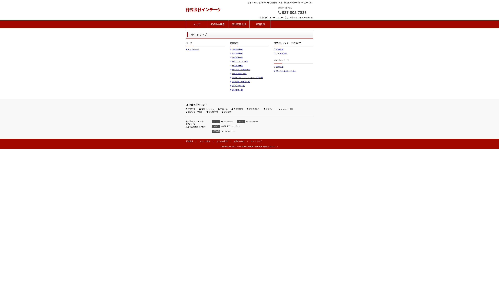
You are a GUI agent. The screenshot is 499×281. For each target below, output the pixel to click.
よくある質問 (281, 53)
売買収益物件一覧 (239, 74)
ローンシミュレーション (286, 71)
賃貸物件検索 (237, 53)
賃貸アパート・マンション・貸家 (279, 109)
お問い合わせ (239, 141)
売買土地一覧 (237, 66)
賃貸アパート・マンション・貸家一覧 (247, 78)
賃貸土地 (227, 112)
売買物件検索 (218, 24)
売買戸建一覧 (237, 57)
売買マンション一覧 (240, 61)
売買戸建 (191, 109)
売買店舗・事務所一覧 (241, 70)
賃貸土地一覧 (237, 90)
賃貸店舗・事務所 (195, 112)
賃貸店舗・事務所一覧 (241, 82)
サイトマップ (256, 141)
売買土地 (224, 109)
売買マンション (207, 109)
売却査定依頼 (239, 24)
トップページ (193, 49)
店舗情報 (260, 24)
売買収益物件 (254, 109)
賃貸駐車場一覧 (238, 86)
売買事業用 (238, 109)
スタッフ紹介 (204, 141)
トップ (196, 24)
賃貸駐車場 (213, 112)
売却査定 (279, 67)
